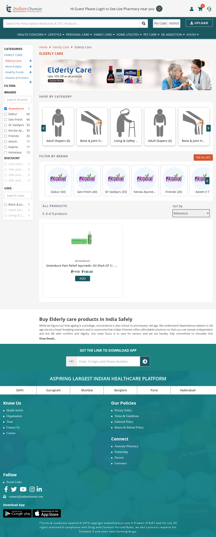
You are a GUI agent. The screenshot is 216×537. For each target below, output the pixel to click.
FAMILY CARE (13, 55)
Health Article (15, 410)
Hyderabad (188, 390)
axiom (12, 141)
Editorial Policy (124, 421)
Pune (154, 390)
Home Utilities (128, 34)
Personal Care (78, 34)
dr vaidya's (16, 125)
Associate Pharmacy (126, 446)
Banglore (120, 390)
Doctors (119, 457)
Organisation (14, 416)
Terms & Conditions (127, 416)
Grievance (121, 463)
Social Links (14, 482)
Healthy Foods (14, 72)
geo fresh (15, 119)
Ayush (191, 34)
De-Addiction (172, 34)
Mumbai (87, 390)
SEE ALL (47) (203, 157)
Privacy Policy (123, 410)
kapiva (13, 147)
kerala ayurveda (16, 130)
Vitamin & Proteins (17, 78)
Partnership (121, 452)
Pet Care (150, 34)
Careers (11, 433)
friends (13, 136)
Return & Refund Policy (129, 427)
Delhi (20, 390)
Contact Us (13, 427)
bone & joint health (16, 204)
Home (43, 47)
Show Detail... (47, 338)
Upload (200, 23)
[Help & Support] (209, 9)
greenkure (16, 108)
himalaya (15, 152)
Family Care (103, 34)
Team (10, 421)
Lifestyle (55, 34)
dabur (12, 114)
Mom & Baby (13, 66)
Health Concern (30, 34)
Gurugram (53, 390)
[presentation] (43, 128)
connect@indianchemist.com (26, 496)
